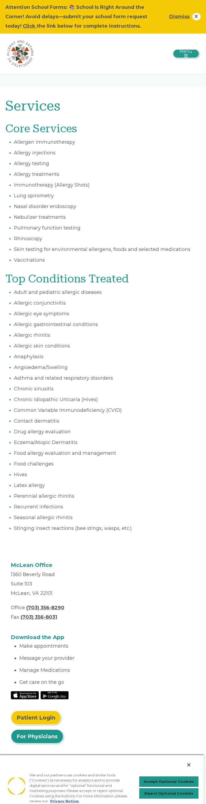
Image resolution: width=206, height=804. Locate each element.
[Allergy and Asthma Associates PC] (20, 53)
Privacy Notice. (64, 801)
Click (30, 26)
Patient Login (36, 717)
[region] (102, 779)
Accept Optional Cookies (169, 781)
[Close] (189, 765)
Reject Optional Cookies (168, 793)
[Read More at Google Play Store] (55, 695)
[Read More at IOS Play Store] (25, 695)
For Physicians (37, 736)
